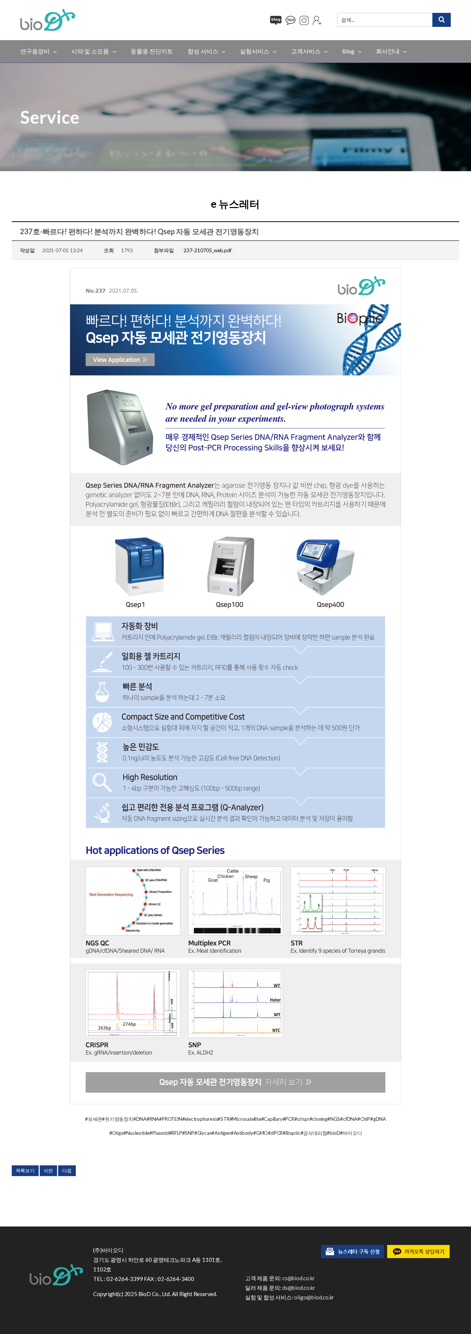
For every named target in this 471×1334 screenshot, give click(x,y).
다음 (67, 1170)
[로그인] (317, 20)
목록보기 (25, 1170)
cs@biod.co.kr (298, 1278)
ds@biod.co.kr (298, 1287)
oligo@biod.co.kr (314, 1297)
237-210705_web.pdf (207, 250)
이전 (48, 1170)
